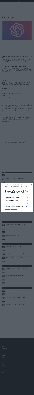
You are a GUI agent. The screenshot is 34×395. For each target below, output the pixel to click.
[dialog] (17, 197)
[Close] (31, 184)
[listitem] (17, 195)
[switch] (27, 197)
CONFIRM (11, 209)
